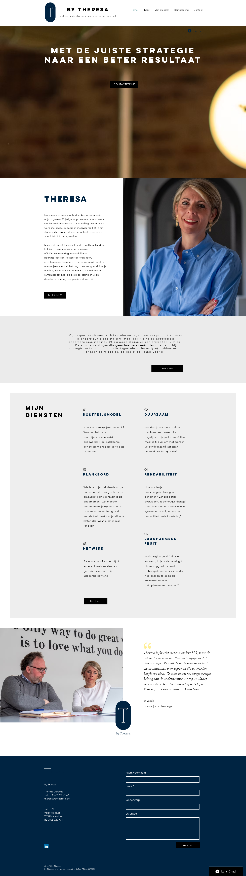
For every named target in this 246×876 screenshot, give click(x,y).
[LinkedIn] (46, 846)
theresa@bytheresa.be (57, 798)
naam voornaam (136, 772)
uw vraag (131, 813)
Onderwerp (133, 799)
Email (129, 786)
